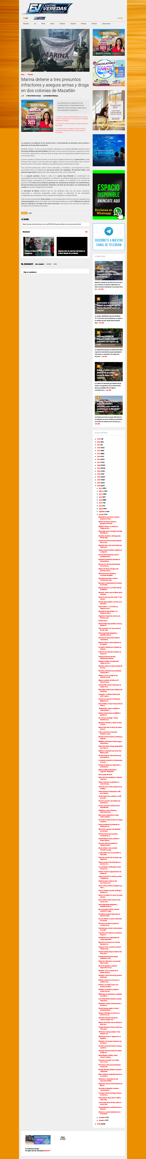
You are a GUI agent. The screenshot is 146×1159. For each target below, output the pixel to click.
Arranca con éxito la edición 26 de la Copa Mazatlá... (109, 806)
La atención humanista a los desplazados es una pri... (110, 761)
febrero (101, 491)
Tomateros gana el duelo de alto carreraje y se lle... (108, 882)
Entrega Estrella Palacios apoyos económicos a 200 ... (108, 957)
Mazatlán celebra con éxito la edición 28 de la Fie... (110, 667)
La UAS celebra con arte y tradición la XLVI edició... (110, 853)
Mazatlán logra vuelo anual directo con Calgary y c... (110, 546)
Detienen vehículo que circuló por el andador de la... (109, 981)
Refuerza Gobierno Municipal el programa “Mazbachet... (108, 771)
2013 (98, 451)
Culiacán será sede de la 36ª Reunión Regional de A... (109, 700)
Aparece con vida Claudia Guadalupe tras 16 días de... (109, 565)
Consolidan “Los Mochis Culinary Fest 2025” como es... (109, 695)
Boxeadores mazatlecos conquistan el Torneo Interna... (109, 560)
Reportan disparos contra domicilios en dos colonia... (110, 643)
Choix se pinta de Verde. (105, 774)
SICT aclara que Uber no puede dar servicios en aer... (109, 924)
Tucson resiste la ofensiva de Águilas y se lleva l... (110, 886)
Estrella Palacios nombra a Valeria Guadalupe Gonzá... (109, 1009)
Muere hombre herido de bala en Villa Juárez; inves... (109, 901)
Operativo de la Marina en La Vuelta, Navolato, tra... (109, 943)
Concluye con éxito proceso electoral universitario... (109, 639)
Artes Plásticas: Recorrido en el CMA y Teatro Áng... (110, 1099)
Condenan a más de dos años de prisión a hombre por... (110, 976)
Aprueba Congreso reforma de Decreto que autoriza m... (110, 756)
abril (100, 497)
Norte (43, 24)
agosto (101, 509)
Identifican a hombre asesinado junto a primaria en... (110, 1004)
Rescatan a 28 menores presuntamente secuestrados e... (110, 672)
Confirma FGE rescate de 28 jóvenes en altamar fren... (110, 686)
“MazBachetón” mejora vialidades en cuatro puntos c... (109, 709)
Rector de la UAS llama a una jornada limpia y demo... (109, 962)
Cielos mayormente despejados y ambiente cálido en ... (108, 634)
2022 (99, 477)
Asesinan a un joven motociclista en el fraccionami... (109, 1113)
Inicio (22, 74)
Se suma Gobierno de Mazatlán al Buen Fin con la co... (110, 868)
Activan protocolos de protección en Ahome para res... (109, 825)
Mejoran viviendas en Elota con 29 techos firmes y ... (109, 681)
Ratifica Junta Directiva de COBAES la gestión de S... (110, 714)
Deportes (73, 24)
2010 (99, 442)
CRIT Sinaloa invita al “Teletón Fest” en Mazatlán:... (110, 1037)
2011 (98, 445)
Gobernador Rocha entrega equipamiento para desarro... (110, 747)
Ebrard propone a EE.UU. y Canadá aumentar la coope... (109, 910)
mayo (100, 500)
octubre (101, 514)
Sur (35, 24)
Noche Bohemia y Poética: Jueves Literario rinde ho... (108, 1056)
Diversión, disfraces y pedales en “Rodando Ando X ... (108, 844)
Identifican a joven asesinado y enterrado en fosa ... (108, 811)
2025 (99, 486)
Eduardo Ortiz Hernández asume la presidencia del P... (109, 555)
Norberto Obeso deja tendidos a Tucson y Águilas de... (110, 624)
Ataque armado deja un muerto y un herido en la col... (109, 1014)
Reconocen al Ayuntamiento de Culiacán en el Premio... (110, 584)
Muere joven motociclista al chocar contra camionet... (109, 816)
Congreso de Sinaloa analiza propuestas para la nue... (110, 541)
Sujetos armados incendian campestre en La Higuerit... (110, 551)
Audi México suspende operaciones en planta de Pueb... (109, 915)
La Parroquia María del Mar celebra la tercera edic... (110, 1103)
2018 (98, 465)
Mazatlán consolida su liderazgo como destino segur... (110, 537)
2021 (98, 474)
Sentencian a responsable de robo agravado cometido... (108, 1080)
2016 (98, 459)
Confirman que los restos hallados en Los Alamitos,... (110, 788)
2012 (98, 448)
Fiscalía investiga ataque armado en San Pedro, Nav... (110, 952)
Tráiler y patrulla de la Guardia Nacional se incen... (108, 733)
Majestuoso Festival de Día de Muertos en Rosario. (110, 1084)
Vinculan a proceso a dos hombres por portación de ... (109, 802)
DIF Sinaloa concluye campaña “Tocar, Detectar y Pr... (110, 1033)
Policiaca (83, 24)
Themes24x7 (46, 1151)
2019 (98, 468)
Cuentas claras (103, 621)
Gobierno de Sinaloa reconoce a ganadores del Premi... (108, 522)
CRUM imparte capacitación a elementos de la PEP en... (110, 995)
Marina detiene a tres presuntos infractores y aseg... (108, 849)
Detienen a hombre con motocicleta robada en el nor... (109, 662)
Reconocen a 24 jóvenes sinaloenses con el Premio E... (110, 1042)
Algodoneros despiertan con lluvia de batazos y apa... (109, 617)
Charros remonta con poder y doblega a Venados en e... (110, 891)
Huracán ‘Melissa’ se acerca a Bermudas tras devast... (110, 920)
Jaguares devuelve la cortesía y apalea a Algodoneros (110, 877)
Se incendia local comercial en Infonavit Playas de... (110, 934)
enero (101, 488)
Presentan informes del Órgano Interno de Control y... (110, 1094)
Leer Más (101, 289)
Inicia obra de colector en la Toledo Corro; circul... (109, 1061)
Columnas (62, 24)
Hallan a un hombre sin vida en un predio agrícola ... (110, 896)
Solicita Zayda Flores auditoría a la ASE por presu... (110, 797)
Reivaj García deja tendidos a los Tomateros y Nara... (108, 612)
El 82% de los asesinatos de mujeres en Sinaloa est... (110, 653)
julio (100, 506)
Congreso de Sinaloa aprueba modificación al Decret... (107, 657)
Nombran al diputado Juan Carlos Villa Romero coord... (110, 752)
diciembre (102, 1120)
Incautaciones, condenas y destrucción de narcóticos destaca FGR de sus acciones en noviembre (70, 130)
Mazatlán (26, 24)
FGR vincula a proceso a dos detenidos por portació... (109, 830)
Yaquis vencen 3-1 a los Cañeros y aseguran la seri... (108, 607)
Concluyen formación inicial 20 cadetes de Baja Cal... (110, 1051)
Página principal (63, 1138)
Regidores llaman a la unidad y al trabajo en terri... (108, 527)
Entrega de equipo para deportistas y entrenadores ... (109, 766)
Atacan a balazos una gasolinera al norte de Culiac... (109, 783)
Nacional (94, 24)
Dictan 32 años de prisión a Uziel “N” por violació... (110, 598)
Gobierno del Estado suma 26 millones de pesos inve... (110, 1023)
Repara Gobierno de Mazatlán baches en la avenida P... (110, 1075)
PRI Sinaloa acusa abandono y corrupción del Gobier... (107, 574)
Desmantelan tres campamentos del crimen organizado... (109, 938)
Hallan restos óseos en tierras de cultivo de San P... (110, 728)
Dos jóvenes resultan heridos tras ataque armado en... (110, 821)
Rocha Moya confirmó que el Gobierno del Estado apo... (110, 690)
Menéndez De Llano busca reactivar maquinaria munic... (109, 518)
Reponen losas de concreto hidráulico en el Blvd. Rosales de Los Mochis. (71, 252)
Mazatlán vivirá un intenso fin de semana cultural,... (108, 971)
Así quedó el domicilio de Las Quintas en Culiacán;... (110, 648)
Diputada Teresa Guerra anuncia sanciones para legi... (108, 579)
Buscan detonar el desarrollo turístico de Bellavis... (110, 704)
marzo (101, 494)
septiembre (102, 511)
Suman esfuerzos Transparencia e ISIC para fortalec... (110, 792)
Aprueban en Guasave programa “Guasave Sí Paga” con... (108, 1018)
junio (100, 503)
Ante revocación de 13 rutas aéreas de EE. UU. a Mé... (110, 629)
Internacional (106, 24)
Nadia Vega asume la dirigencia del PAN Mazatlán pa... (110, 532)
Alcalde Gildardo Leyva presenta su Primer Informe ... (109, 839)
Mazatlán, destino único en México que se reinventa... (110, 593)
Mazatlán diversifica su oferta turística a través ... (110, 723)
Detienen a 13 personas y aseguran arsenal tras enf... (109, 990)
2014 (98, 454)
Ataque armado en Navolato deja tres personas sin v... (110, 863)
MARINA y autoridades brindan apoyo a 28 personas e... (110, 742)
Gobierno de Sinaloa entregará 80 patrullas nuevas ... (108, 570)
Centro (52, 24)
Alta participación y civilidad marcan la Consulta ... (110, 1108)
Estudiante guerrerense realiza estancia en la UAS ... (110, 929)
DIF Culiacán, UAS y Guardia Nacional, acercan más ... (110, 1066)
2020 (99, 471)
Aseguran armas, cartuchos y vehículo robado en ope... (110, 948)
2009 (99, 439)
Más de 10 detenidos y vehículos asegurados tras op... (108, 967)
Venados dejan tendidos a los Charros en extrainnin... (110, 603)
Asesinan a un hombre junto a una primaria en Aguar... (108, 985)
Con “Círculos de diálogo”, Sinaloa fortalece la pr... (108, 719)
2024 (99, 483)
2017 (98, 462)
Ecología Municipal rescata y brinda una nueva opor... (110, 1028)
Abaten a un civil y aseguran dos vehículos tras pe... (108, 676)
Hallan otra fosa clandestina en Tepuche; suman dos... (110, 778)
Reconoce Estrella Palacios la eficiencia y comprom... (110, 737)
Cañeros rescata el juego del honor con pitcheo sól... (110, 872)
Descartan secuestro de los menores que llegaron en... (110, 858)
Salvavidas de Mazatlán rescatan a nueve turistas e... (109, 1089)
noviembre (102, 1117)
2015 (98, 456)
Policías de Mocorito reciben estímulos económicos (37, 252)
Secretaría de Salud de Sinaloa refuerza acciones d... (110, 1047)
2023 (99, 480)
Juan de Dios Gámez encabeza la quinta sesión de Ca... (110, 1000)
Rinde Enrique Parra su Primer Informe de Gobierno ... (110, 589)
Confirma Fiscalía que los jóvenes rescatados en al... (108, 835)
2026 (99, 1124)
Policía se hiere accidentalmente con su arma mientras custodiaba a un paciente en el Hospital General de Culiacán (71, 118)
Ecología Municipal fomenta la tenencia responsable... (110, 1070)
